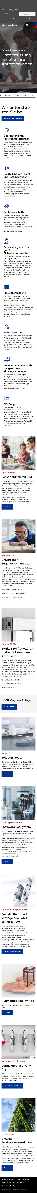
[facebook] (2, 1186)
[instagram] (17, 1186)
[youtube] (10, 1186)
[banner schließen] (18, 4)
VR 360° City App (20, 95)
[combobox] (10, 14)
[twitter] (6, 1186)
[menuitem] (9, 25)
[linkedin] (14, 1186)
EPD (32, 95)
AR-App (7, 95)
